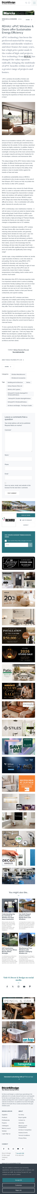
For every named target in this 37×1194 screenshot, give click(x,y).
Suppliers (4, 1114)
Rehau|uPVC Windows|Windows (17, 402)
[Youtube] (18, 1148)
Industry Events (23, 1132)
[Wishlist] (29, 3)
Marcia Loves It (6, 1128)
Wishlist (4, 1131)
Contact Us (21, 1120)
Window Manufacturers (18, 374)
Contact (25, 525)
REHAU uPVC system (14, 389)
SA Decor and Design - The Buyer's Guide (20, 405)
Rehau (28, 382)
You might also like (18, 352)
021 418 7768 (20, 1153)
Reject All (18, 1190)
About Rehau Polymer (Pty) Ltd (12, 360)
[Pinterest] (23, 1148)
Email (7, 474)
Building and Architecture (15, 382)
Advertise (21, 1123)
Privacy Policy (22, 1138)
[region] (18, 1179)
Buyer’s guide (22, 1117)
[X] (8, 1148)
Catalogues (5, 1125)
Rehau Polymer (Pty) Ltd (21, 350)
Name (7, 455)
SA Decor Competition (24, 1130)
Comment (8, 430)
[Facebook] (4, 1148)
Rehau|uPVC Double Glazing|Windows (19, 398)
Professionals (6, 1120)
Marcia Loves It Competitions (22, 1126)
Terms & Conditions (24, 1135)
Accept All (18, 1180)
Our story (21, 1114)
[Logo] (13, 2)
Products (4, 1117)
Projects (4, 1123)
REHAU (27, 56)
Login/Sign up (6, 1133)
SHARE (29, 19)
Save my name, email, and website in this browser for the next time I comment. (18, 486)
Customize (18, 1185)
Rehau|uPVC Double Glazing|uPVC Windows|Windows (18, 394)
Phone (7, 464)
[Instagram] (13, 1148)
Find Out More (25, 515)
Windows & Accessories (9, 19)
